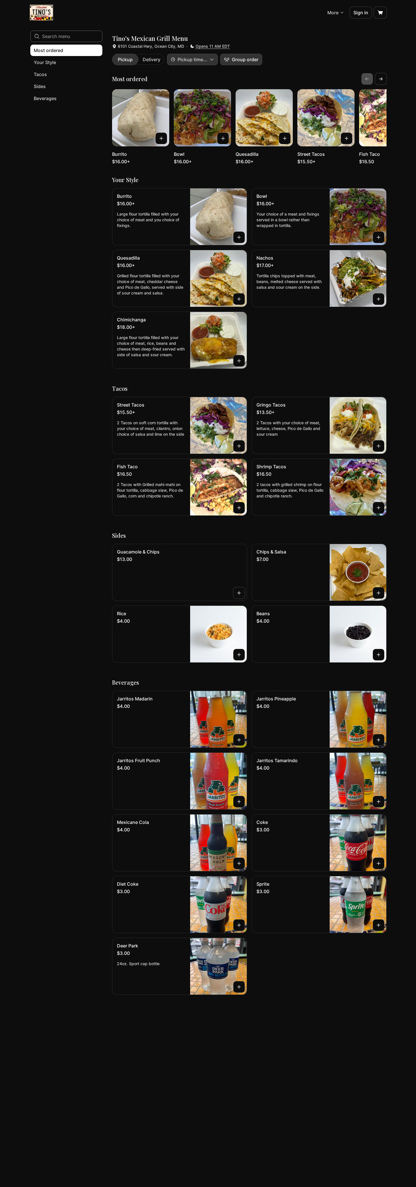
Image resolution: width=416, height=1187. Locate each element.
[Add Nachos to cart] (379, 299)
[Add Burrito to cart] (161, 138)
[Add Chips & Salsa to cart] (379, 593)
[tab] (125, 59)
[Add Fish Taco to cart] (239, 508)
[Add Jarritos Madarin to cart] (239, 740)
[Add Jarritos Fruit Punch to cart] (239, 802)
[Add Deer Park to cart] (239, 987)
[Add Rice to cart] (239, 655)
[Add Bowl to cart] (223, 138)
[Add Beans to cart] (379, 655)
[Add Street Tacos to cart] (347, 138)
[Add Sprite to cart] (379, 925)
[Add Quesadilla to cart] (285, 138)
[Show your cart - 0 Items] (380, 12)
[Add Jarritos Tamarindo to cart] (379, 802)
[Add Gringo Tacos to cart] (379, 446)
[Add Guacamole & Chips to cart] (239, 593)
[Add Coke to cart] (379, 863)
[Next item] (381, 79)
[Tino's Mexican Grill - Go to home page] (41, 13)
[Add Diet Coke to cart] (239, 925)
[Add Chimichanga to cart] (239, 361)
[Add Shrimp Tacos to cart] (379, 508)
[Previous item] (367, 79)
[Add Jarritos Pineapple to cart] (379, 740)
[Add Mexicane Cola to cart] (239, 863)
